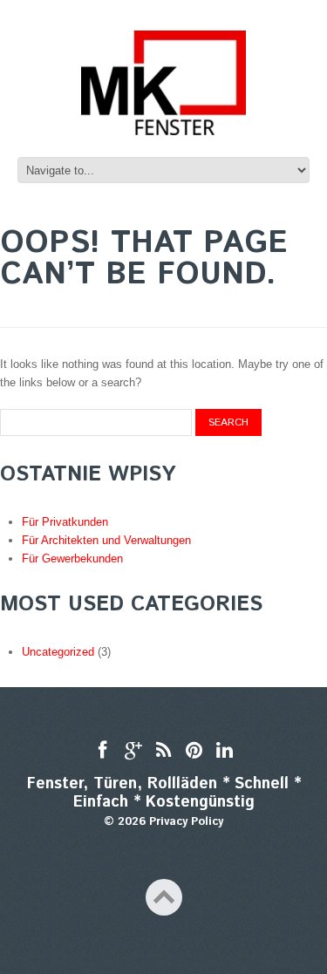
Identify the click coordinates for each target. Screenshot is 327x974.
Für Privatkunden (65, 521)
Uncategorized (58, 651)
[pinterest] (194, 751)
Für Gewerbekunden (72, 558)
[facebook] (102, 751)
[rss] (163, 751)
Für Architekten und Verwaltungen (106, 540)
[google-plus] (133, 751)
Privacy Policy (186, 822)
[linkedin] (224, 751)
